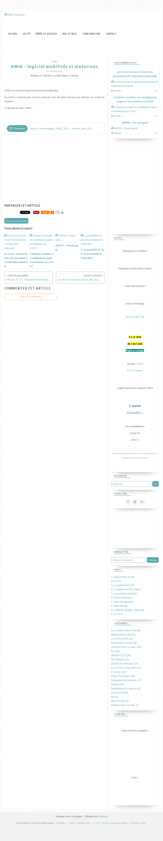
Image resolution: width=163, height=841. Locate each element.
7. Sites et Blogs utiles (122, 601)
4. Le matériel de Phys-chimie (126, 589)
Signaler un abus (84, 823)
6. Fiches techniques (121, 597)
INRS (140, 363)
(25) (124, 663)
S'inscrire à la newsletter (16, 221)
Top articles (61, 823)
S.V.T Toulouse (135, 370)
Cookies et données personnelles (115, 823)
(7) (125, 705)
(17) (126, 680)
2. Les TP (116, 581)
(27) (120, 659)
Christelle (32, 823)
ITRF (54, 62)
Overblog (102, 816)
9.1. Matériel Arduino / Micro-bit (127, 610)
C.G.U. (97, 823)
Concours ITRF (91, 33)
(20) (118, 672)
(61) (123, 634)
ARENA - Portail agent (135, 122)
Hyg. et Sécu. (69, 33)
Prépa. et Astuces (46, 33)
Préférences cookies (138, 823)
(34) (126, 647)
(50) (124, 643)
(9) (125, 688)
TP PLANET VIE (135, 317)
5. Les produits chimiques (124, 593)
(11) (117, 684)
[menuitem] (13, 33)
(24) (126, 667)
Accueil (12, 33)
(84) (126, 630)
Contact (111, 33)
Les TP (26, 33)
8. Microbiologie (119, 606)
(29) (121, 655)
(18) (123, 676)
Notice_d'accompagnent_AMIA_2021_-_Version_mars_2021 (61, 128)
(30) (115, 651)
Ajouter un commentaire (30, 297)
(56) (122, 638)
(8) (114, 696)
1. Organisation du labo (123, 576)
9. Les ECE (117, 614)
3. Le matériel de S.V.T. (123, 585)
